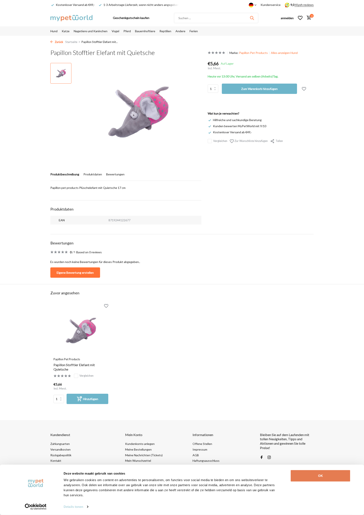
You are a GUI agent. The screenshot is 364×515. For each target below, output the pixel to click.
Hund (54, 31)
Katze (66, 31)
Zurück (58, 42)
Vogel (115, 31)
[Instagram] (269, 457)
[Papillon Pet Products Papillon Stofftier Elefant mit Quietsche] (81, 330)
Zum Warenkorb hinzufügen (259, 89)
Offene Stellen (202, 444)
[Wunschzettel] (300, 18)
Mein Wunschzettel (138, 460)
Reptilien (165, 31)
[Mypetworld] (71, 17)
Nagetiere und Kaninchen (90, 31)
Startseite (71, 42)
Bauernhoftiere (145, 31)
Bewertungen (115, 174)
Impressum (200, 449)
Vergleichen (220, 141)
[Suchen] (252, 18)
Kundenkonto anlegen (140, 444)
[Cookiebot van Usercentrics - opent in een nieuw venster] (35, 507)
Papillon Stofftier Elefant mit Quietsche (74, 367)
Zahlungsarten (60, 444)
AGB (196, 455)
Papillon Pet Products (253, 53)
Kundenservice (271, 5)
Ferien (194, 31)
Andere (180, 31)
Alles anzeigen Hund (284, 53)
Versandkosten (60, 449)
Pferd (127, 31)
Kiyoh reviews (304, 5)
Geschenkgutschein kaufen (131, 18)
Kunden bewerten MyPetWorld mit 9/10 (239, 126)
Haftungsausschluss (206, 460)
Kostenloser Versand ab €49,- (232, 132)
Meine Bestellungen (138, 449)
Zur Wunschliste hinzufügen (251, 141)
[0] (308, 17)
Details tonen (73, 506)
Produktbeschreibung (64, 174)
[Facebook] (261, 457)
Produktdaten (92, 174)
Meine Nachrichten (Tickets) (144, 455)
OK (320, 476)
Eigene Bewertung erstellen (75, 272)
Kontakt (55, 460)
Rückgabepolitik (60, 455)
